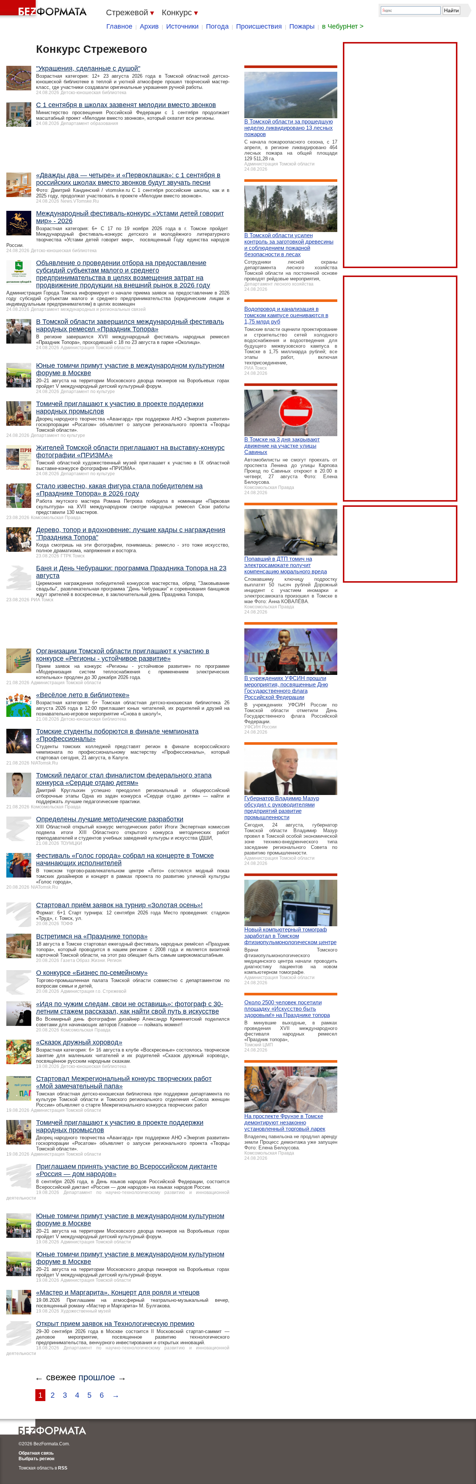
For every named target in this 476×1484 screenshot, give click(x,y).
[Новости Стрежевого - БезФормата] (44, 9)
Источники (182, 26)
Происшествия (259, 26)
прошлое (96, 1377)
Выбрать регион (36, 1458)
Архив (149, 26)
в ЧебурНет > (343, 26)
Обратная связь (36, 1453)
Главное (119, 26)
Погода (217, 26)
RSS (62, 1468)
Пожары (302, 26)
